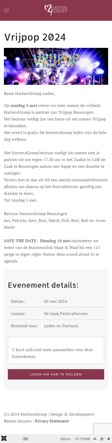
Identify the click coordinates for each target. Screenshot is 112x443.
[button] (6, 10)
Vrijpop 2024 (35, 37)
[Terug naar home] (56, 10)
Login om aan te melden (56, 374)
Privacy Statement (52, 421)
